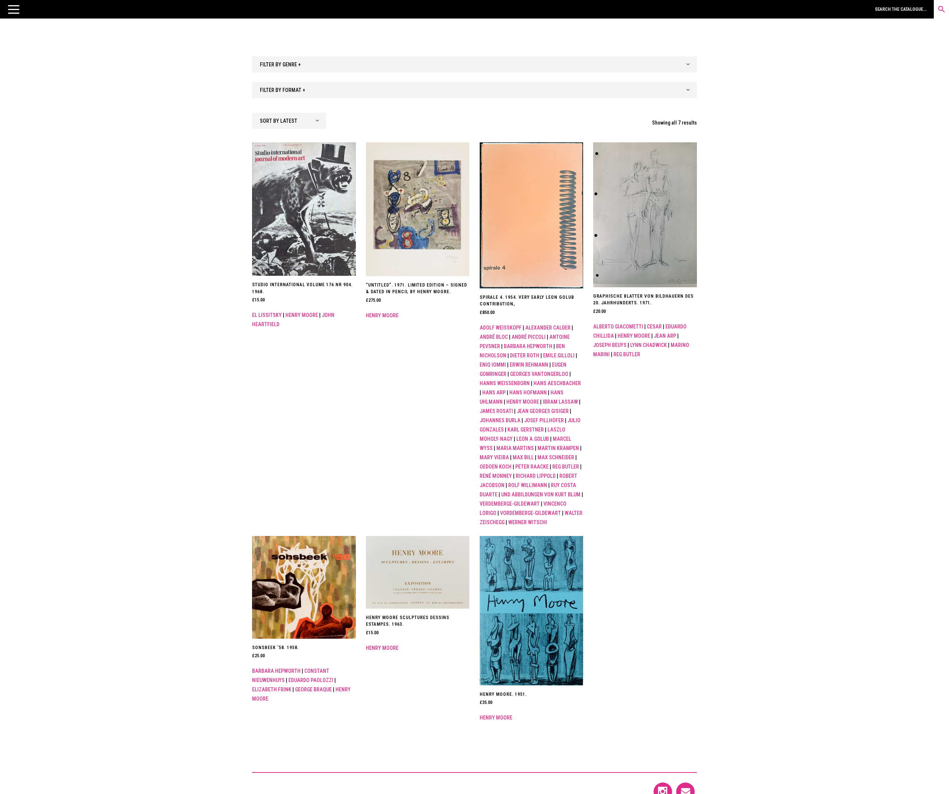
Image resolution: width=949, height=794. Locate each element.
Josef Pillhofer (544, 420)
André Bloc (494, 337)
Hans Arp (494, 393)
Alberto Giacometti (618, 327)
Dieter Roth (524, 355)
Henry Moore (301, 315)
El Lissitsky (267, 315)
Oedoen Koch (496, 467)
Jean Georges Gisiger (543, 411)
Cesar (654, 327)
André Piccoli (529, 337)
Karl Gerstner (525, 430)
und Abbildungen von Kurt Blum (541, 494)
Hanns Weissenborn (505, 383)
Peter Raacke (532, 467)
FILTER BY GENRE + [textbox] (280, 64)
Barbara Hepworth (528, 346)
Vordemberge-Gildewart (530, 513)
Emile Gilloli (559, 355)
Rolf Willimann (527, 485)
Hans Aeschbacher (557, 383)
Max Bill (523, 457)
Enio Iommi (493, 365)
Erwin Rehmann (529, 365)
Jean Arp (665, 336)
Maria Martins (515, 448)
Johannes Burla (500, 420)
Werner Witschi (527, 522)
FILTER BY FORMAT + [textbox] (282, 90)
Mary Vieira (494, 457)
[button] (13, 9)
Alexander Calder (548, 328)
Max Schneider (556, 457)
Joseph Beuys (609, 345)
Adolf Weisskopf (501, 328)
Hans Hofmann (528, 393)
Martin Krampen (558, 448)
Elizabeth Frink (271, 689)
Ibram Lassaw (560, 402)
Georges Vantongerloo (539, 374)
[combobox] (474, 64)
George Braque (313, 689)
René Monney (496, 476)
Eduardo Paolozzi (310, 680)
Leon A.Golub (532, 439)
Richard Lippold (536, 476)
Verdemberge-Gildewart (510, 504)
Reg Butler (565, 467)
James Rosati (496, 411)
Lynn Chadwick (648, 345)
